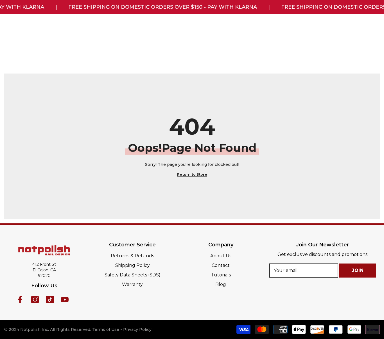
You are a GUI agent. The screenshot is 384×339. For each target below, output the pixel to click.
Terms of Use (105, 329)
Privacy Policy (137, 329)
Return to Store (192, 174)
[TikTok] (49, 299)
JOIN (358, 270)
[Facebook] (20, 299)
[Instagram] (35, 299)
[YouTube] (64, 299)
